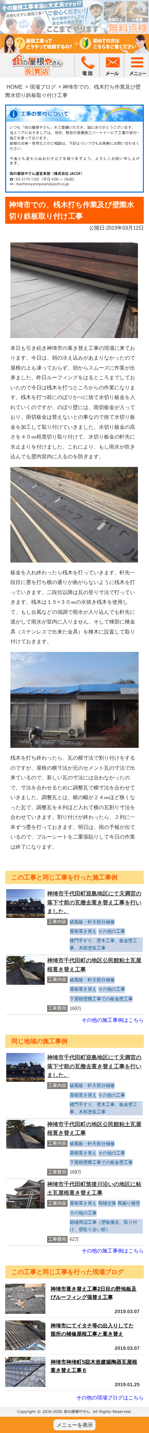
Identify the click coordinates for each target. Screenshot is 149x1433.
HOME (15, 87)
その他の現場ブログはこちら (110, 1397)
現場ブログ (43, 87)
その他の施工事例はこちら (112, 1020)
